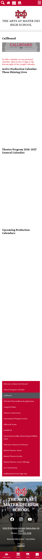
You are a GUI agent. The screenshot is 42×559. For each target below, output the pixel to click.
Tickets (28, 557)
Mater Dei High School (15, 539)
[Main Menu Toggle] (39, 2)
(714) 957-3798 (24, 533)
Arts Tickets (30, 539)
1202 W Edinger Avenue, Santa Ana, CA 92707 (21, 529)
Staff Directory (6, 557)
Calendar (18, 557)
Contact (37, 557)
